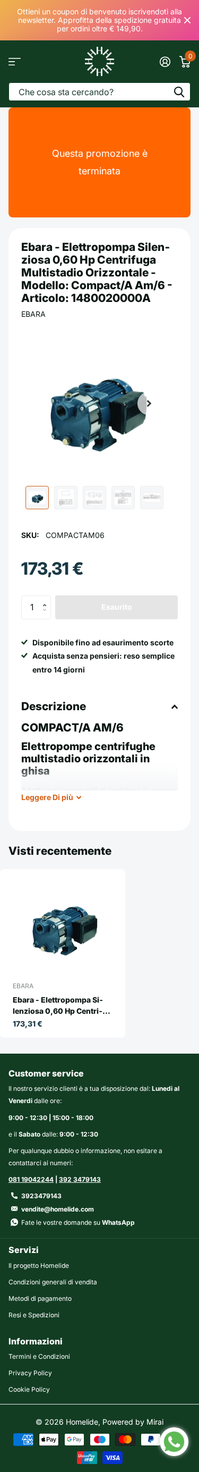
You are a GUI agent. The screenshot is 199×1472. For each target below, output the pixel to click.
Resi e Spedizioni (33, 1315)
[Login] (164, 61)
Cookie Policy (29, 1389)
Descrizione (53, 706)
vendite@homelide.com (57, 1209)
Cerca (179, 91)
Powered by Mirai (132, 1421)
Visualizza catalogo (14, 61)
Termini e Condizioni (39, 1356)
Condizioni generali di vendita (52, 1282)
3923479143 (41, 1196)
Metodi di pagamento (40, 1298)
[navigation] (37, 497)
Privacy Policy (30, 1373)
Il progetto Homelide (38, 1265)
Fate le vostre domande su (78, 1222)
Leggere (47, 797)
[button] (149, 403)
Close (187, 20)
